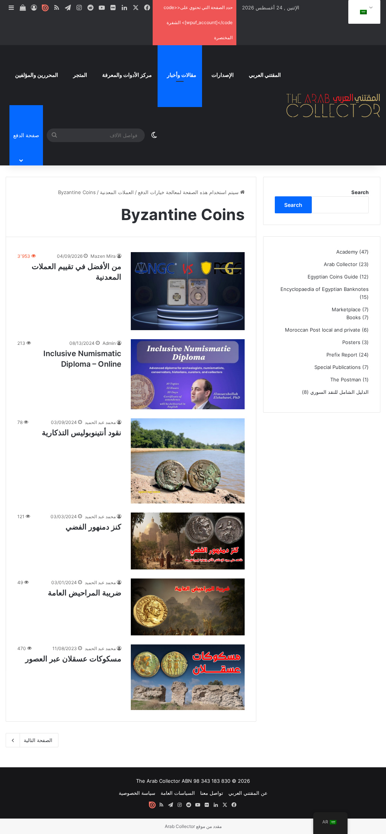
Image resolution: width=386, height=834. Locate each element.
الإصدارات (222, 75)
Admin (109, 343)
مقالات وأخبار (181, 75)
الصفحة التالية (38, 740)
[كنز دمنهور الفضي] (187, 541)
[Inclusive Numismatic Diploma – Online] (187, 374)
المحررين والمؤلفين (36, 75)
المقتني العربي (265, 75)
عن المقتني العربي (248, 793)
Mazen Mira (103, 256)
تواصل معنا (211, 793)
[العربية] (363, 12)
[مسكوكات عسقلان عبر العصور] (187, 677)
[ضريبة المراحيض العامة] (187, 606)
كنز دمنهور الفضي (93, 526)
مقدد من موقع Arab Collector (193, 826)
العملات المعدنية (117, 192)
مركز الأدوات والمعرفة (127, 75)
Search (360, 192)
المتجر (80, 75)
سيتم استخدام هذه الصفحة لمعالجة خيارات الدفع (189, 192)
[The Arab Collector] (333, 105)
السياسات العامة (178, 793)
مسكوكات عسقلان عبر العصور (73, 658)
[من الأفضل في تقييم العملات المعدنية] (187, 291)
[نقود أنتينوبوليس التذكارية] (187, 460)
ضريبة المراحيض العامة (84, 592)
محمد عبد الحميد (100, 422)
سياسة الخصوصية (137, 793)
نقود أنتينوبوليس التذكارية (81, 432)
